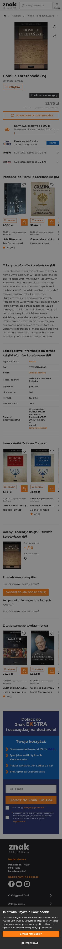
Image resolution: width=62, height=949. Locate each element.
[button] (31, 943)
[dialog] (31, 928)
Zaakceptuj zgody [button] (31, 934)
